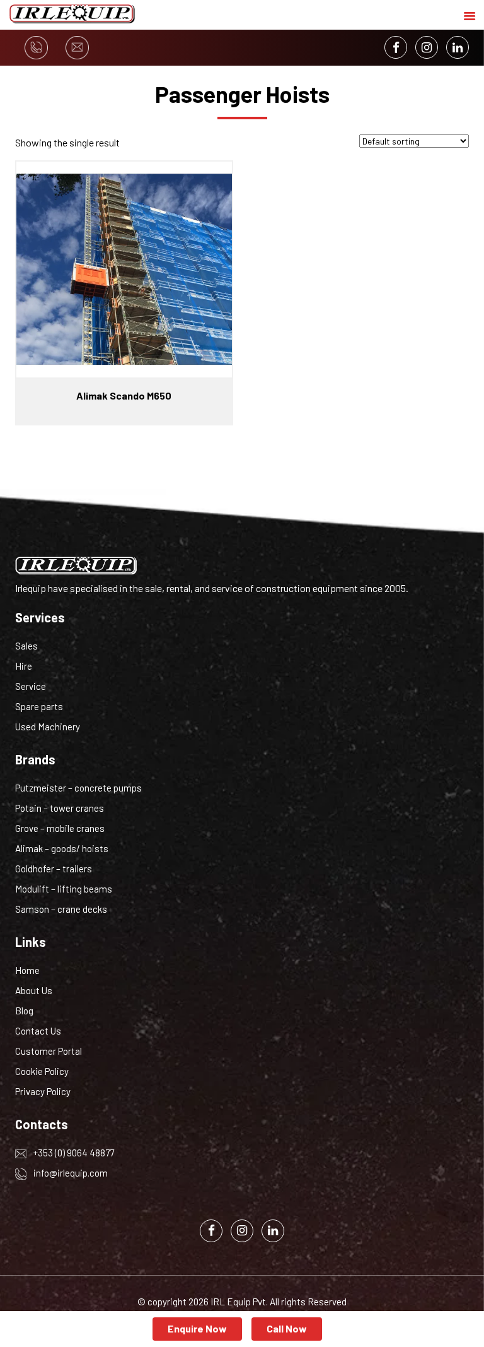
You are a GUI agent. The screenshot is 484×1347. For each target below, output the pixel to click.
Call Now (287, 1328)
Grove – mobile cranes (60, 828)
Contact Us (38, 1030)
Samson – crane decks (61, 909)
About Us (33, 990)
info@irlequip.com (70, 1172)
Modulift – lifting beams (63, 888)
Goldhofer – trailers (53, 868)
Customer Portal (48, 1051)
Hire (23, 666)
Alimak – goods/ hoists (61, 848)
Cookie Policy (42, 1071)
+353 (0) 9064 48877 (73, 1152)
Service (30, 686)
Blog (24, 1010)
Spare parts (39, 706)
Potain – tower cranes (59, 808)
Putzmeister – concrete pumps (78, 787)
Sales (26, 645)
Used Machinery (47, 726)
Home (27, 970)
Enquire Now (197, 1328)
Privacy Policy (43, 1091)
